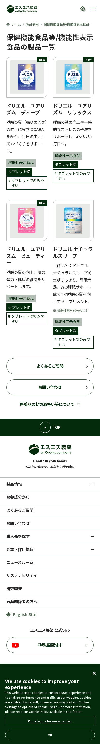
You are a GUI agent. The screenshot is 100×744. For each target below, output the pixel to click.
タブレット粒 (65, 330)
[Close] (94, 673)
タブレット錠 (19, 171)
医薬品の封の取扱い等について (47, 404)
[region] (50, 705)
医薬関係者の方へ (21, 601)
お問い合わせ (50, 387)
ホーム (16, 24)
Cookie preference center (50, 721)
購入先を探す (18, 536)
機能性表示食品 (21, 162)
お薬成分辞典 (18, 497)
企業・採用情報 (19, 549)
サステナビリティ (21, 575)
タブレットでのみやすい (27, 183)
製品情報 (32, 24)
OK (50, 735)
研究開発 (14, 588)
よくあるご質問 (50, 366)
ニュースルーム (19, 562)
